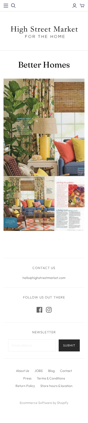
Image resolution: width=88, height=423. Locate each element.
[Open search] (13, 5)
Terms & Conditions (51, 378)
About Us (22, 371)
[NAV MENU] (6, 5)
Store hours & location (56, 386)
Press (27, 378)
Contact (66, 371)
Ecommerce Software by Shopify (44, 403)
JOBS (38, 371)
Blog (51, 371)
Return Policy (25, 386)
